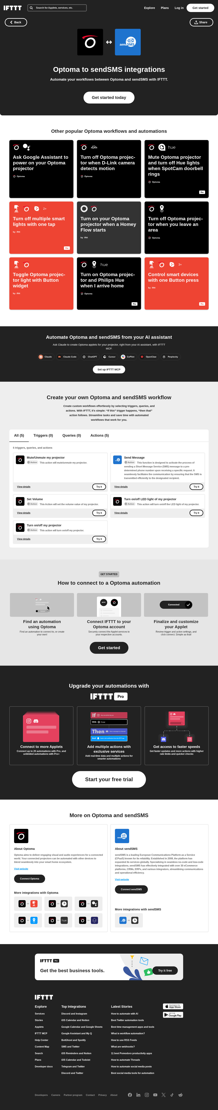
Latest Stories (121, 1006)
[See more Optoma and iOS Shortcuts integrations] (88, 920)
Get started (200, 8)
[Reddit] (180, 1095)
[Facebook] (130, 1095)
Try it (99, 486)
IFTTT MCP (41, 1033)
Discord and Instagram (74, 1013)
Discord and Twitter (72, 1073)
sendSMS (106, 69)
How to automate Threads (125, 1060)
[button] (109, 648)
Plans (165, 7)
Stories (39, 1020)
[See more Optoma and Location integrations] (28, 920)
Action (33, 462)
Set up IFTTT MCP (109, 369)
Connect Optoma (29, 878)
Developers (41, 1095)
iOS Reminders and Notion (76, 1053)
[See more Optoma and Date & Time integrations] (58, 904)
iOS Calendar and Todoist (75, 1060)
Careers (55, 1095)
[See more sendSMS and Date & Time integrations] (129, 920)
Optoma (66, 69)
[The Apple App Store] (173, 1006)
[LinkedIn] (138, 1095)
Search (39, 1053)
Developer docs (44, 1066)
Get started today (109, 97)
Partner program (73, 1095)
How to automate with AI (124, 1013)
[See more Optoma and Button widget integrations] (28, 904)
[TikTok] (172, 1095)
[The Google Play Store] (173, 1015)
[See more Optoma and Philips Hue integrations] (58, 920)
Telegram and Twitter (73, 1066)
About (113, 1095)
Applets (39, 1027)
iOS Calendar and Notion (75, 1020)
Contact (90, 1095)
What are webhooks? (123, 1046)
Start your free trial (109, 779)
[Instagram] (146, 1095)
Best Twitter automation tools (127, 1020)
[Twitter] (163, 1095)
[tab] (19, 436)
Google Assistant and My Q (76, 1033)
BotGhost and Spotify (73, 1040)
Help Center (41, 1040)
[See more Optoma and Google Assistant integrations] (88, 904)
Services (40, 1013)
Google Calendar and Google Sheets (81, 1027)
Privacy (102, 1095)
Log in (179, 7)
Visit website (21, 869)
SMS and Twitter (70, 1046)
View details (23, 486)
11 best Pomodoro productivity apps (131, 1053)
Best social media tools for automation (132, 1073)
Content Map (42, 1046)
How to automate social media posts (131, 1066)
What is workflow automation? (128, 1033)
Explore (149, 7)
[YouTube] (155, 1095)
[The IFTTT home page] (13, 8)
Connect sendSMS (131, 889)
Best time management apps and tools (132, 1027)
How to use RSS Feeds (124, 1040)
